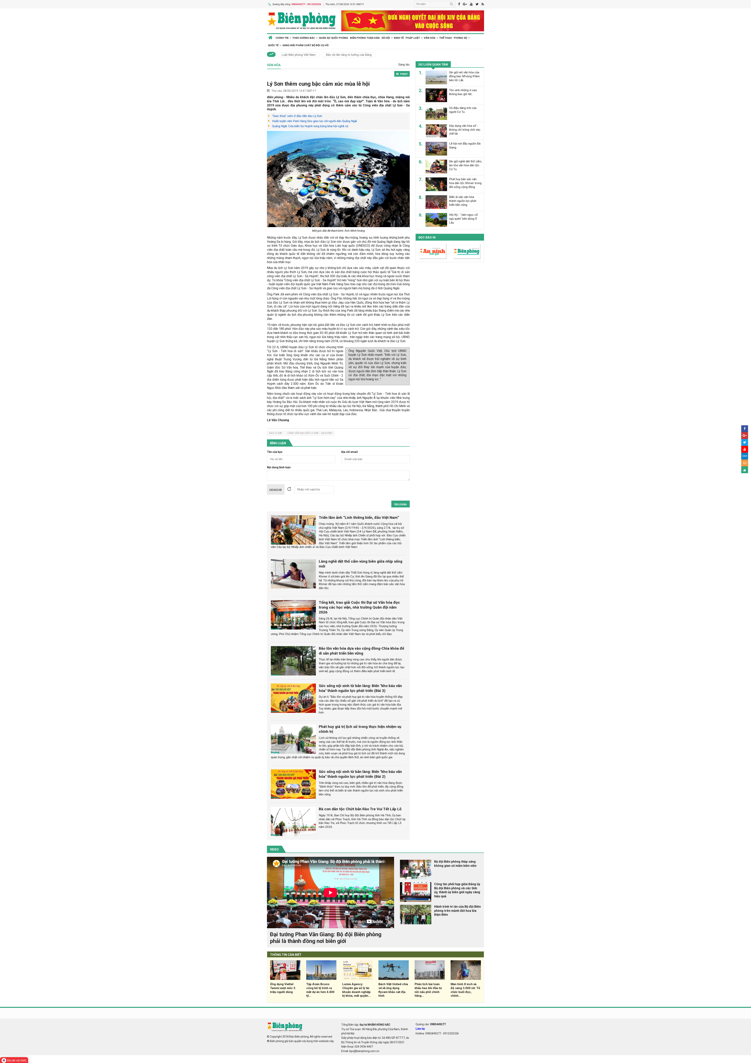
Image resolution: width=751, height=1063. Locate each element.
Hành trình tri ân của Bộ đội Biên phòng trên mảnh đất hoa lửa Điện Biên (457, 911)
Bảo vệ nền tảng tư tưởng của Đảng (349, 55)
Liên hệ (420, 1028)
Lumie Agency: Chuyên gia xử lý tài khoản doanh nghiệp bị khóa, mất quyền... (356, 989)
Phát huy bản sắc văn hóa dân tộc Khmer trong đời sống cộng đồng (465, 183)
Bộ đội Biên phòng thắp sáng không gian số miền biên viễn (455, 864)
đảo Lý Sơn (275, 433)
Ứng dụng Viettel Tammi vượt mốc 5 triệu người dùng (282, 988)
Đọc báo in (427, 237)
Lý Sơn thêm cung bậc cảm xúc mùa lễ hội (318, 84)
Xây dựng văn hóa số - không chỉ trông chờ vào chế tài (464, 129)
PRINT (404, 74)
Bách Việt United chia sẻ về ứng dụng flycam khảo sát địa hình (393, 989)
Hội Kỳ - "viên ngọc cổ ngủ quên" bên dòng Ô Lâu (463, 218)
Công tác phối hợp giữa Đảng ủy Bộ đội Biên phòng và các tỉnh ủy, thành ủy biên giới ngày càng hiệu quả (457, 890)
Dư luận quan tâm (433, 64)
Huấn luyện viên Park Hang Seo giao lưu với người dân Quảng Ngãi (314, 121)
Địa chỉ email (349, 452)
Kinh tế (399, 37)
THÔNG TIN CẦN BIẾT (286, 955)
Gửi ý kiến (400, 504)
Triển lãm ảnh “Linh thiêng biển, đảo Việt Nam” (359, 517)
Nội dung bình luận (279, 467)
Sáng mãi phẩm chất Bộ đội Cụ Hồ (305, 45)
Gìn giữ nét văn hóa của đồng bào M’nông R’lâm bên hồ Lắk (464, 76)
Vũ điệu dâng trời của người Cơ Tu (462, 110)
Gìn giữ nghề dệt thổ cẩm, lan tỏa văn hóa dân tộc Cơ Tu (465, 165)
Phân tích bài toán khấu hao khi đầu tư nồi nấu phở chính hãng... (428, 989)
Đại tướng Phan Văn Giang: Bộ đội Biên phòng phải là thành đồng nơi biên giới (325, 937)
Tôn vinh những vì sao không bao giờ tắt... (463, 92)
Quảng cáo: (431, 1024)
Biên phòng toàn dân (365, 37)
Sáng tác (404, 64)
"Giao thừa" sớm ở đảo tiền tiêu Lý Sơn (297, 116)
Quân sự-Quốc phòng (333, 37)
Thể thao (445, 37)
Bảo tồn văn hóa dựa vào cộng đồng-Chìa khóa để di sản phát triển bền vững (361, 651)
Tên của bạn (274, 452)
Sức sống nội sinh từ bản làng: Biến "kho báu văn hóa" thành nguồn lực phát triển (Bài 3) (360, 688)
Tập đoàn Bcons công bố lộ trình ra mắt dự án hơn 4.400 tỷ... (320, 989)
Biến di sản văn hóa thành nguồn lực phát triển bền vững (462, 201)
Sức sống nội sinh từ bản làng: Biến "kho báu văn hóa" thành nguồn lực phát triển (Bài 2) (360, 774)
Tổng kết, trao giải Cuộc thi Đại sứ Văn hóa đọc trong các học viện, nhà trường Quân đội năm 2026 (359, 607)
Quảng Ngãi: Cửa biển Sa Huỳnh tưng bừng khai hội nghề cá (310, 126)
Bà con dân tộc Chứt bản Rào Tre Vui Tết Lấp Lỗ (360, 809)
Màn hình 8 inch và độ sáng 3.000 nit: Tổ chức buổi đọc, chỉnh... (465, 989)
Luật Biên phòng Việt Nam (299, 55)
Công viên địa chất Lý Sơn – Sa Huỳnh (309, 433)
